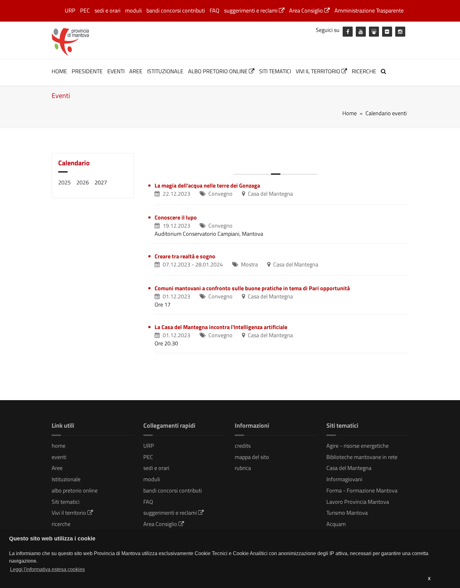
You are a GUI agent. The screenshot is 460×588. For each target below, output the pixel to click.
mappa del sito (252, 457)
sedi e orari (107, 10)
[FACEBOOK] (348, 32)
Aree (135, 71)
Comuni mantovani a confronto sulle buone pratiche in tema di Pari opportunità (252, 288)
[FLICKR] (387, 32)
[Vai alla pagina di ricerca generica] (384, 71)
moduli (133, 10)
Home (349, 113)
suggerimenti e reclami (251, 10)
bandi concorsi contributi (175, 10)
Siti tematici (275, 71)
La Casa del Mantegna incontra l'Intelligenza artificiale (221, 327)
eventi (116, 71)
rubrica (243, 468)
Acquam (336, 524)
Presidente (87, 71)
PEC (85, 10)
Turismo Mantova (347, 512)
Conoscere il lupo (176, 217)
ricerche (364, 71)
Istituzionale (165, 71)
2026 (82, 182)
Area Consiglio (306, 10)
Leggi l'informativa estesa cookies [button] (47, 569)
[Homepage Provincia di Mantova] (70, 41)
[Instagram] (400, 32)
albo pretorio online (218, 71)
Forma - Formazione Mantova (361, 490)
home (59, 71)
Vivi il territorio (318, 71)
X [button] (429, 578)
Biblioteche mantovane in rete (361, 457)
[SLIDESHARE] (374, 32)
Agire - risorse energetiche (357, 445)
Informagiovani (344, 479)
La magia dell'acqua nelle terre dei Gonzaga (207, 185)
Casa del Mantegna (348, 468)
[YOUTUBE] (361, 32)
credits (243, 445)
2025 (64, 182)
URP (70, 10)
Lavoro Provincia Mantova (357, 502)
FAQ (214, 10)
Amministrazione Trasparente (369, 10)
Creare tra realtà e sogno (185, 256)
